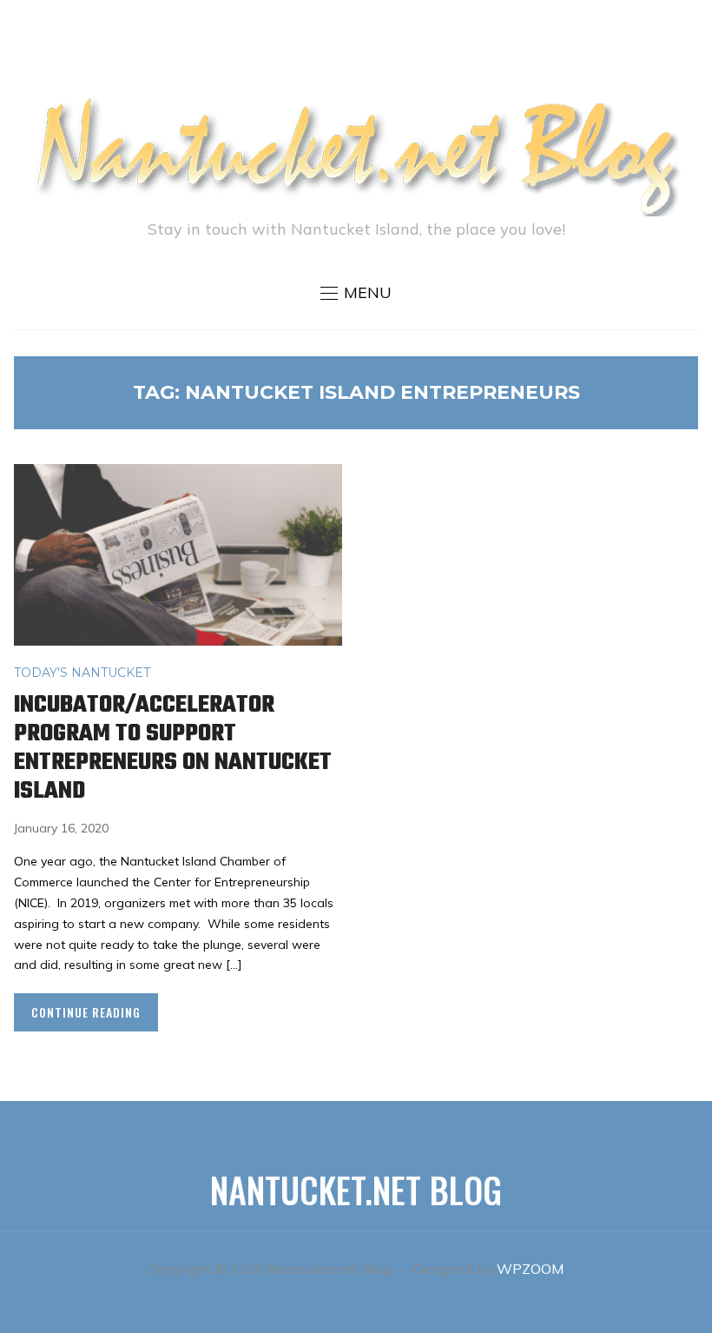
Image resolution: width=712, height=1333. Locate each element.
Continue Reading (86, 1012)
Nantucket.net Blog (356, 1190)
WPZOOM (530, 1268)
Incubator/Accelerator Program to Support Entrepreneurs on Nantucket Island (173, 748)
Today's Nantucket (82, 672)
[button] (356, 293)
